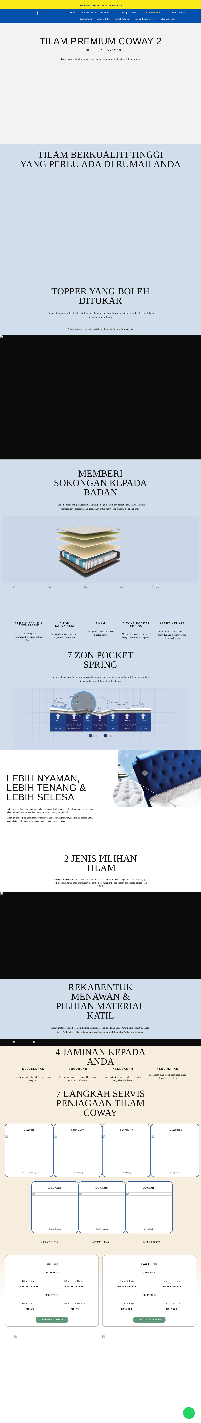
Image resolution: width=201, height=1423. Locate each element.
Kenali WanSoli (122, 19)
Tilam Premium (152, 12)
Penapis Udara (129, 12)
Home (73, 12)
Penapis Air (106, 12)
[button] (100, 228)
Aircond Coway (177, 12)
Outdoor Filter (103, 19)
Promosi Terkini (88, 12)
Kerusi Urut (86, 19)
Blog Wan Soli (167, 19)
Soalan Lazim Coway (145, 19)
